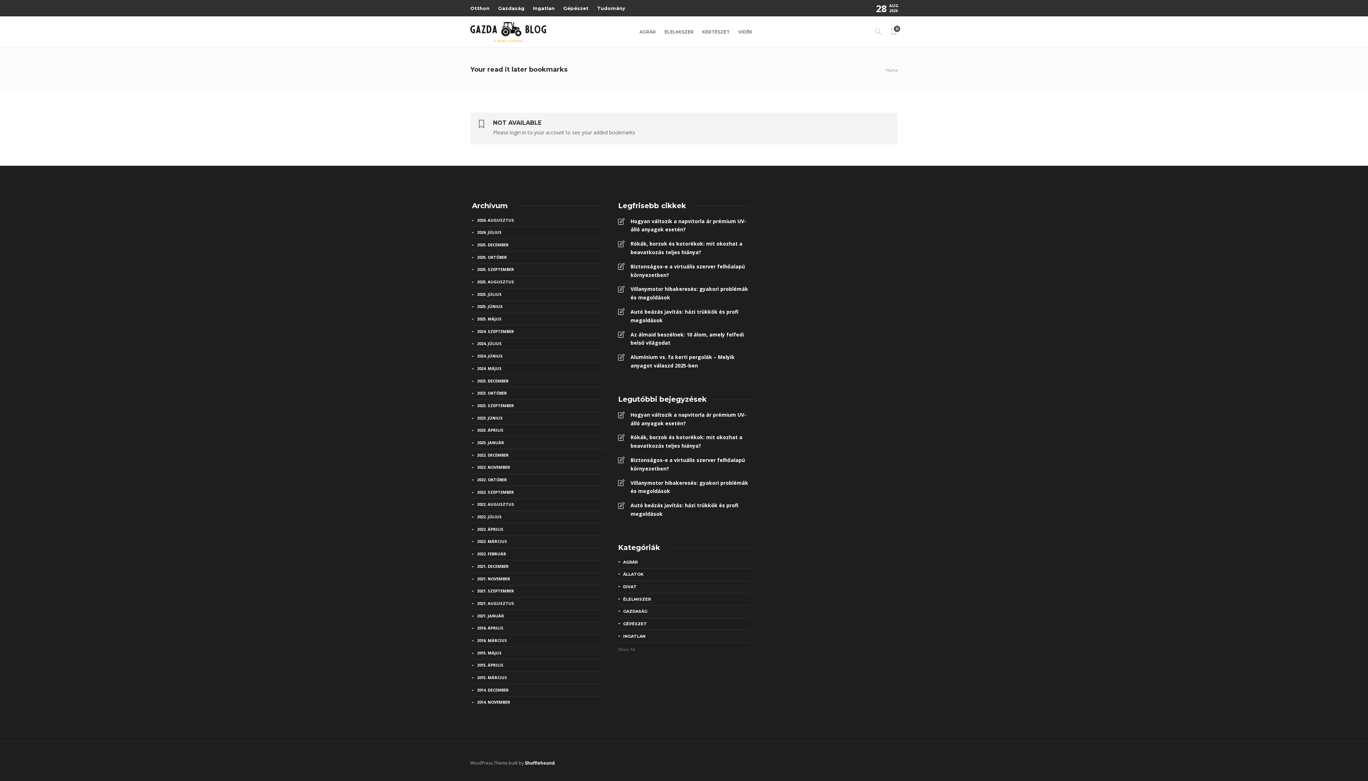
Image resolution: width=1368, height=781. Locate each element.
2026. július (489, 232)
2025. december (493, 244)
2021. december (493, 566)
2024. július (489, 343)
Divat (630, 586)
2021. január (490, 615)
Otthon (479, 8)
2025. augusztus (495, 281)
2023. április (490, 430)
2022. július (489, 516)
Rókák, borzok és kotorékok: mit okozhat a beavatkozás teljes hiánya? (686, 248)
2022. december (493, 455)
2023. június (490, 418)
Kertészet (716, 32)
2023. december (493, 381)
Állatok (633, 574)
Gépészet (576, 8)
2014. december (493, 690)
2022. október (492, 479)
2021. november (493, 578)
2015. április (490, 665)
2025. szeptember (495, 269)
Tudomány (611, 8)
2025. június (490, 306)
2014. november (493, 702)
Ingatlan (544, 8)
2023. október (492, 393)
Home (892, 70)
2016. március (492, 640)
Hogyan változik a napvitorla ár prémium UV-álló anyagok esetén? (688, 225)
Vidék (745, 32)
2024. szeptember (495, 331)
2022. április (490, 529)
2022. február (491, 553)
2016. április (490, 628)
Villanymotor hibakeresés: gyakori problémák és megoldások (689, 293)
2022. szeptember (495, 492)
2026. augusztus (495, 220)
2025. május (489, 319)
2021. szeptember (495, 591)
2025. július (489, 294)
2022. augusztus (495, 504)
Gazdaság (511, 8)
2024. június (490, 356)
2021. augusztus (495, 603)
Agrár (647, 32)
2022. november (493, 467)
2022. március (492, 541)
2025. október (492, 257)
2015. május (489, 653)
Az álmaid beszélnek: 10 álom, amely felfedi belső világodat (687, 338)
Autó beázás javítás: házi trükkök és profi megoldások (685, 316)
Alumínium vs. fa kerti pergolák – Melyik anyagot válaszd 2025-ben (683, 361)
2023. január (490, 442)
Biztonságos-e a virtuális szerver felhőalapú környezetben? (688, 270)
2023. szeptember (495, 405)
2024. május (489, 368)
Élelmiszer (679, 32)
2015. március (492, 677)
